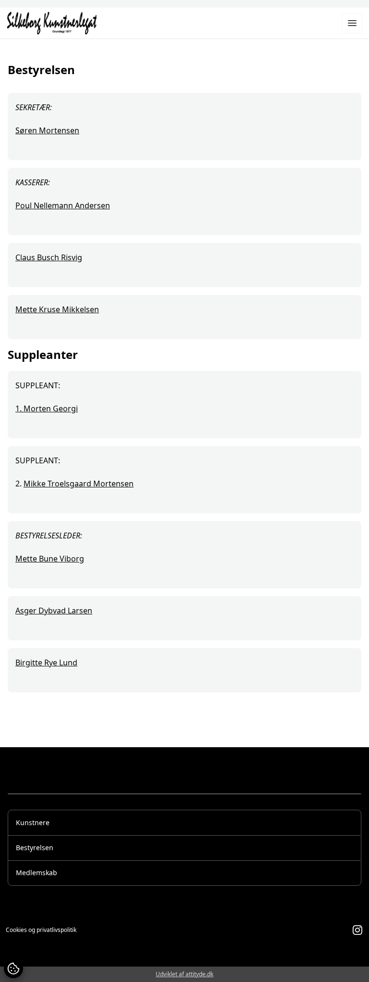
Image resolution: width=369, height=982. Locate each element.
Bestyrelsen (34, 847)
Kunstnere (32, 822)
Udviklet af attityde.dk (184, 974)
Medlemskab (36, 872)
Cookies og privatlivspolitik (41, 930)
